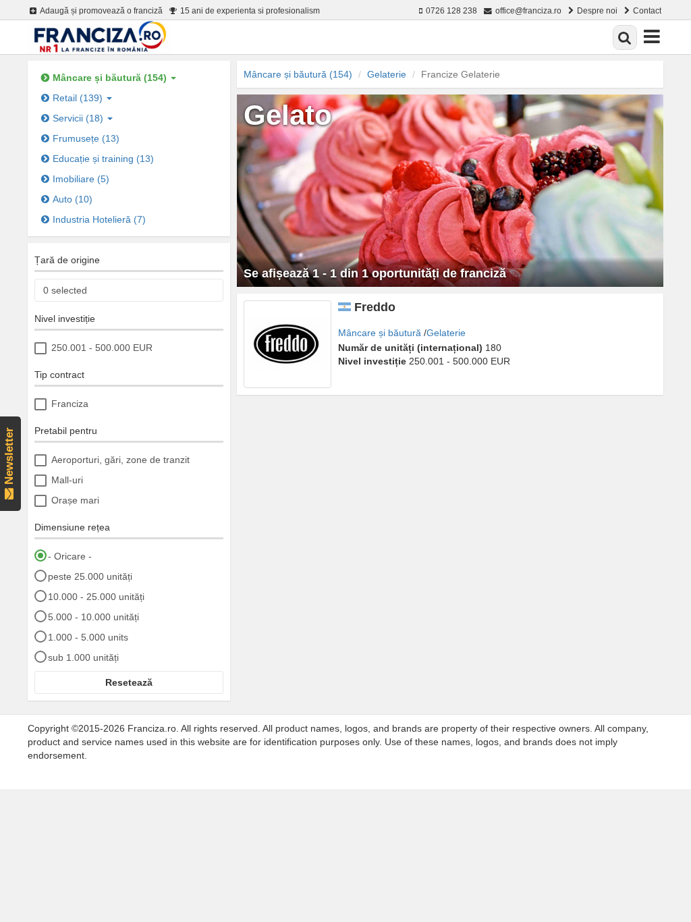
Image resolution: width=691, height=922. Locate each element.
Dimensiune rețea (72, 527)
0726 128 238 (451, 10)
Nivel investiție (64, 318)
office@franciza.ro (528, 10)
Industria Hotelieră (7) (99, 219)
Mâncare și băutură (379, 332)
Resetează (129, 682)
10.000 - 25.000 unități (96, 596)
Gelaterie (386, 74)
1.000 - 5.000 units (88, 637)
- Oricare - (70, 556)
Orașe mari (75, 500)
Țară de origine (67, 259)
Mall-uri (67, 479)
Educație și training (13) (103, 158)
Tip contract (59, 374)
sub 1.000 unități (83, 657)
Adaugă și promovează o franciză (101, 10)
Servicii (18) (79, 118)
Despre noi (597, 10)
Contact (647, 10)
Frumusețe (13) (86, 138)
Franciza (69, 403)
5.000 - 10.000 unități (93, 617)
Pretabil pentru (65, 430)
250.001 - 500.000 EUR (102, 347)
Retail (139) (79, 97)
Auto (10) (72, 199)
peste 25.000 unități (90, 576)
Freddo (374, 307)
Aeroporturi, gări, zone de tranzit (120, 459)
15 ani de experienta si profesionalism (250, 10)
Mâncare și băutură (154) (111, 77)
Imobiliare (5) (81, 178)
